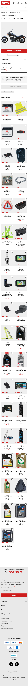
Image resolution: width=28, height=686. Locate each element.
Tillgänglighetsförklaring (7, 628)
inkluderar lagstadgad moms (14, 675)
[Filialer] (14, 3)
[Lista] (25, 98)
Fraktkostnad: (6, 677)
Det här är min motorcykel (14, 51)
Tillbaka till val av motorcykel (9, 15)
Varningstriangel (7, 216)
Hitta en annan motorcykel (13, 55)
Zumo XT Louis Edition (21, 396)
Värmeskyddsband (21, 320)
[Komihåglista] (22, 3)
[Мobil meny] (2, 8)
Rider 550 (21, 269)
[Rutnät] (23, 97)
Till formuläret (19, 80)
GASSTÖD (7, 320)
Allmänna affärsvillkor (6, 621)
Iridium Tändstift (7, 446)
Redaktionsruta (5, 618)
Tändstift (7, 269)
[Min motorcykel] (18, 3)
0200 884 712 (16, 572)
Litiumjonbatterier (7, 119)
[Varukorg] (26, 3)
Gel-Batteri (7, 143)
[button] (25, 8)
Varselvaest (20, 119)
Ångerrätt (3, 626)
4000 (21, 143)
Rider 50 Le (20, 294)
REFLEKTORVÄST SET (7, 242)
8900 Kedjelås (21, 191)
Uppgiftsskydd (4, 623)
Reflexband (7, 344)
